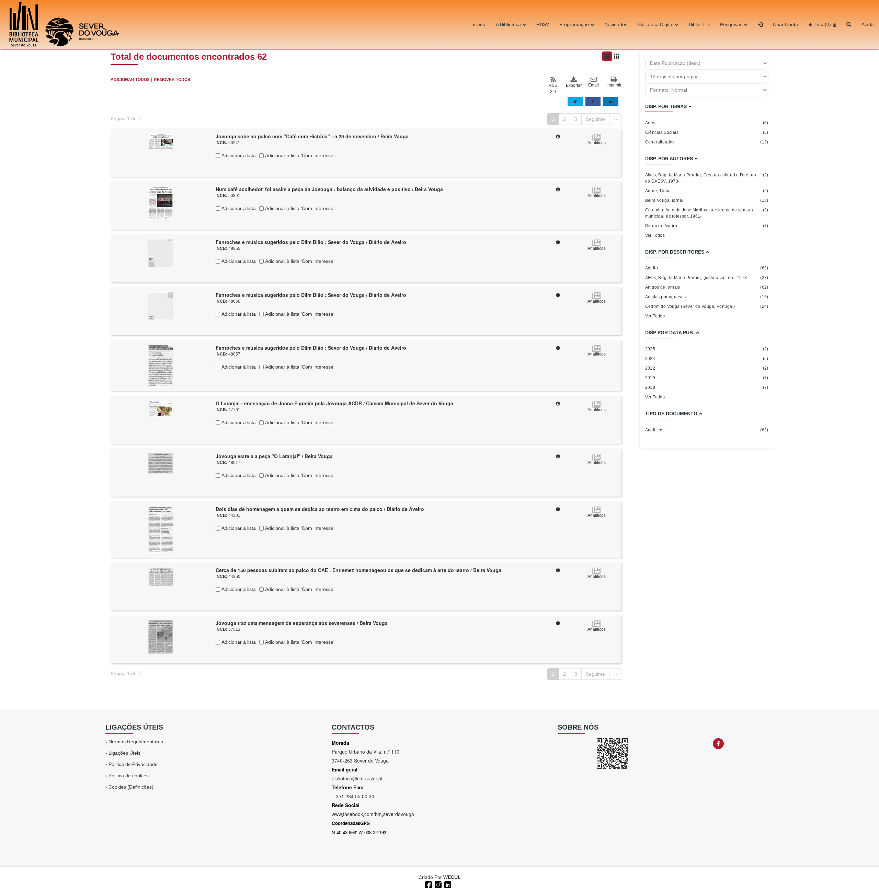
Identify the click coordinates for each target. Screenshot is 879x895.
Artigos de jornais (706, 287)
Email (593, 85)
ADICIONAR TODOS (130, 79)
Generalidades (706, 142)
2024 (706, 358)
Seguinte (595, 119)
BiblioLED (699, 24)
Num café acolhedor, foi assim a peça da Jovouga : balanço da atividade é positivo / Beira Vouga (329, 189)
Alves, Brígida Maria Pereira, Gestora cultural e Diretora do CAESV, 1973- (706, 178)
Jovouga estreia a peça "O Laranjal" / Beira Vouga (274, 456)
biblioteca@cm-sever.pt (357, 778)
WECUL (452, 877)
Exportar (573, 85)
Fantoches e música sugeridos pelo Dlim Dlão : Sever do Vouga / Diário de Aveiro (311, 242)
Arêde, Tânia (706, 190)
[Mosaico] (616, 56)
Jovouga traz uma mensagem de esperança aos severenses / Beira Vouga (302, 622)
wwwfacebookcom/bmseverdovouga (373, 814)
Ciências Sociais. (706, 132)
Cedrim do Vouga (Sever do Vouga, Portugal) (706, 306)
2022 (706, 368)
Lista (822, 24)
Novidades (615, 24)
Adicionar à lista (238, 155)
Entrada (477, 24)
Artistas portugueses (706, 296)
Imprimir (613, 85)
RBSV (542, 24)
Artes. (706, 122)
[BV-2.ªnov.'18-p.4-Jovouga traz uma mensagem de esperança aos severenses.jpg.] (160, 636)
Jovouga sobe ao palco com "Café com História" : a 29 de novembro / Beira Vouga (312, 136)
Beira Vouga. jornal (706, 200)
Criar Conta (785, 24)
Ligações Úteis (124, 753)
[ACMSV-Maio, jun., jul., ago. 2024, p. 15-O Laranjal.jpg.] (160, 408)
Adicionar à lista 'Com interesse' (299, 155)
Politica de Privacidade (133, 764)
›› (615, 119)
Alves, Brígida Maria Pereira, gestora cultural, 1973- (706, 277)
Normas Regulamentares (136, 741)
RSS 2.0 (553, 88)
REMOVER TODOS (172, 79)
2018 (706, 387)
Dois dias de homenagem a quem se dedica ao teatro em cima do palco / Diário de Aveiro (320, 508)
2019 (706, 377)
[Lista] (607, 56)
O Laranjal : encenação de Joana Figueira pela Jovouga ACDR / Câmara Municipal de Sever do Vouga (334, 403)
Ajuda (867, 24)
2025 (706, 349)
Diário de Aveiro (706, 225)
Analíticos (706, 430)
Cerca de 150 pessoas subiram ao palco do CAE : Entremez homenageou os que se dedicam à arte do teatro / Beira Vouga (358, 570)
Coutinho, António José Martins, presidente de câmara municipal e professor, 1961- (706, 213)
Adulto (706, 268)
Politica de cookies (129, 775)
